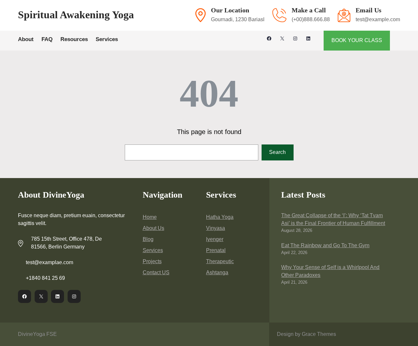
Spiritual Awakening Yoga (76, 15)
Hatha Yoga (219, 217)
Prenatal (216, 250)
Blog (148, 239)
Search (277, 152)
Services (153, 250)
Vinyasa (215, 228)
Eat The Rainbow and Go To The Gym (325, 245)
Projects (152, 261)
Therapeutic (220, 261)
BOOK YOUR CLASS (356, 40)
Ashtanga (217, 272)
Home (150, 217)
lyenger (214, 239)
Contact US (156, 272)
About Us (153, 228)
